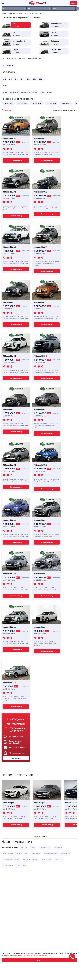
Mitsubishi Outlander (30, 860)
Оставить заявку (16, 160)
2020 (28, 79)
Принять (39, 960)
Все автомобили (38, 836)
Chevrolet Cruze (45, 847)
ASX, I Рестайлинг (9, 65)
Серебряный (25, 92)
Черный (49, 92)
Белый (5, 92)
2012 (4, 79)
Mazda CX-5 (65, 853)
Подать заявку (16, 758)
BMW (39, 8)
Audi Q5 (24, 847)
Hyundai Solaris (22, 853)
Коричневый (14, 92)
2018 (16, 79)
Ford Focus (58, 847)
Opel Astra (58, 860)
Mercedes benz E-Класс (11, 860)
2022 (40, 79)
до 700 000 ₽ (22, 103)
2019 (22, 79)
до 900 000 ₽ (37, 103)
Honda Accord (8, 853)
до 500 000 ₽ (8, 103)
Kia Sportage (35, 853)
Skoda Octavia (8, 866)
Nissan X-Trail (46, 860)
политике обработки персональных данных (33, 955)
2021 (34, 79)
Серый (35, 92)
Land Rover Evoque (50, 853)
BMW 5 (33, 847)
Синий (42, 92)
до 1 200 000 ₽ (66, 103)
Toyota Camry (21, 866)
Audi (14, 8)
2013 (10, 79)
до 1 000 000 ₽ (51, 103)
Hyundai (63, 8)
